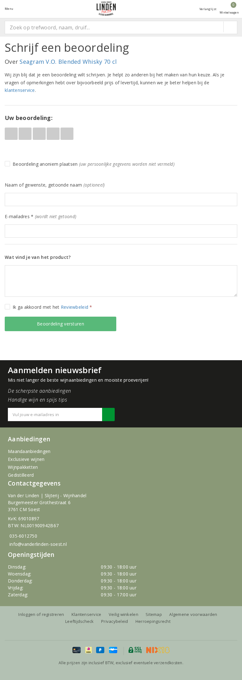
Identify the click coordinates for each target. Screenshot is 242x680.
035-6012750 (23, 536)
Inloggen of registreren (41, 614)
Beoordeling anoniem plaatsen (94, 164)
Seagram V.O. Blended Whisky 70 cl (68, 61)
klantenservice (20, 90)
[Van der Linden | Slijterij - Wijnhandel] (106, 9)
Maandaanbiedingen (29, 451)
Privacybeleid (114, 621)
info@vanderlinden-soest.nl (38, 544)
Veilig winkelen (123, 614)
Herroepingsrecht (152, 621)
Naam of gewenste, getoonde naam (55, 185)
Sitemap (154, 614)
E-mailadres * (40, 216)
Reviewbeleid (74, 307)
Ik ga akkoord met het (52, 307)
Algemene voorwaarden (193, 614)
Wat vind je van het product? (38, 257)
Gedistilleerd (21, 475)
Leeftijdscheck (79, 621)
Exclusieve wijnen (26, 459)
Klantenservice (86, 614)
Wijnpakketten (23, 467)
